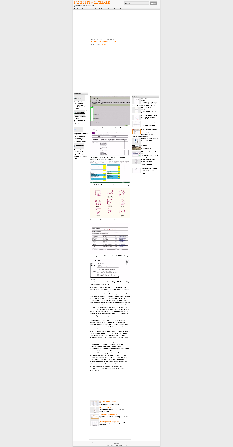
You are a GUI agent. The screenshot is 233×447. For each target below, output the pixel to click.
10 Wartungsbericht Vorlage (148, 159)
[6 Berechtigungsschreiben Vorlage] (136, 103)
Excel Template (140, 442)
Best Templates (121, 442)
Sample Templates (111, 442)
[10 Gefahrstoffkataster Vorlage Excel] (136, 133)
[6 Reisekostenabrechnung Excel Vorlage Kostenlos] (136, 156)
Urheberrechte (102, 9)
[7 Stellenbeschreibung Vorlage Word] (95, 418)
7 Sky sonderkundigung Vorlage (149, 115)
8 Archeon (144, 145)
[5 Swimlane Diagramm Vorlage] (136, 173)
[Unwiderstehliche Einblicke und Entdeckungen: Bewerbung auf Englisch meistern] (78, 130)
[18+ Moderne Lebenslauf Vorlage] (136, 143)
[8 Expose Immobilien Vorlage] (95, 412)
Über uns (84, 9)
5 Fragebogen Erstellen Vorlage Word (109, 421)
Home (78, 9)
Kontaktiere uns (93, 9)
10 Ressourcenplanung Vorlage (107, 401)
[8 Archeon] (136, 149)
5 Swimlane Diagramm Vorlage (149, 168)
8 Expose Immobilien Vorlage (106, 407)
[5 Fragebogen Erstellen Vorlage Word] (94, 425)
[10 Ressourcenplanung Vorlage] (95, 405)
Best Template (148, 442)
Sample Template (131, 442)
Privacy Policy (118, 9)
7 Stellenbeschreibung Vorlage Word (108, 414)
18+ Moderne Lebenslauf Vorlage (149, 138)
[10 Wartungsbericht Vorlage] (136, 163)
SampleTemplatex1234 (93, 2)
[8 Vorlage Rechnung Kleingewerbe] (136, 126)
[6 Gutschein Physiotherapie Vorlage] (136, 112)
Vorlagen (97, 39)
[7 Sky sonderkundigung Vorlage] (136, 119)
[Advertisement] (116, 23)
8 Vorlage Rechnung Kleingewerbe (150, 122)
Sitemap (110, 9)
